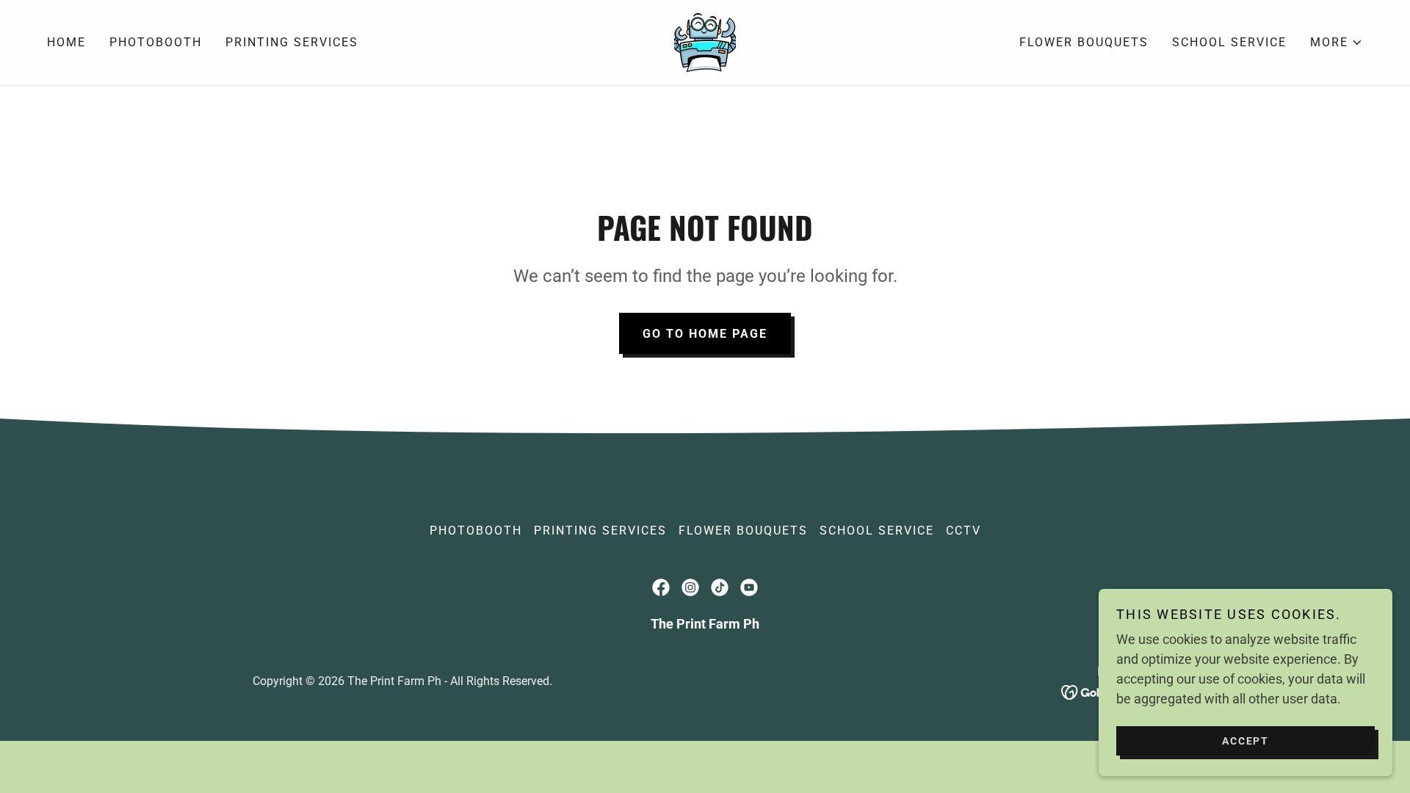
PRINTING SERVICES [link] (291, 42)
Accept (1245, 740)
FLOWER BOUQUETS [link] (1084, 42)
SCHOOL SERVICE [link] (1229, 42)
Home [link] (66, 42)
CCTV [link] (963, 530)
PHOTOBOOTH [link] (155, 42)
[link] (705, 41)
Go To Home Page (705, 334)
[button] (1336, 42)
